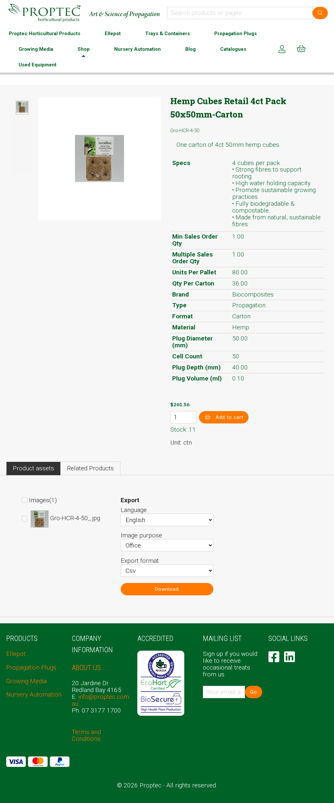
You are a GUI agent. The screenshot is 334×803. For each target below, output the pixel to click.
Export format (140, 560)
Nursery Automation (137, 49)
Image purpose (141, 535)
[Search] (320, 13)
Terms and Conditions (86, 735)
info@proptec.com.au (101, 700)
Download (167, 589)
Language (134, 510)
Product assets (33, 468)
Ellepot (113, 33)
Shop (84, 49)
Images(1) (43, 500)
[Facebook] (273, 657)
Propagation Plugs (235, 33)
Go (253, 692)
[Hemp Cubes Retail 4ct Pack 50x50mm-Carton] (22, 107)
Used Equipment (37, 65)
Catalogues (233, 49)
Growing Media (36, 49)
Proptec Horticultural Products (44, 33)
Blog (190, 49)
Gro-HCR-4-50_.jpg (75, 518)
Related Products (90, 468)
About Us (86, 668)
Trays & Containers (167, 33)
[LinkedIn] (289, 657)
